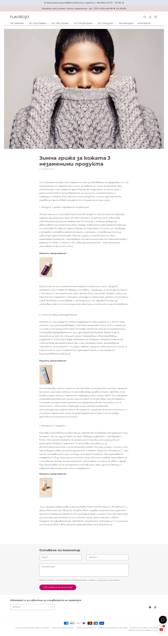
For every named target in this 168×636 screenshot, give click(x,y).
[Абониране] (51, 607)
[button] (18, 23)
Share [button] (44, 176)
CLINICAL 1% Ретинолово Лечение (81, 270)
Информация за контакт (86, 628)
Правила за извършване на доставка (113, 628)
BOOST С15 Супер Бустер (74, 490)
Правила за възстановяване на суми (143, 630)
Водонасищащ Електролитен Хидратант (85, 372)
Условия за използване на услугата (144, 628)
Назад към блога (86, 534)
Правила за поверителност (63, 628)
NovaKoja (24, 628)
